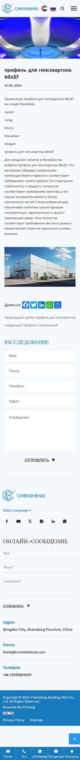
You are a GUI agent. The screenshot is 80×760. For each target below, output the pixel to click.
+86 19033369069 (17, 674)
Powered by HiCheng (19, 707)
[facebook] (7, 521)
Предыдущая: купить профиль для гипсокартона (39, 317)
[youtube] (18, 521)
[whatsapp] (65, 521)
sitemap (36, 720)
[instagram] (42, 521)
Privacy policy (13, 720)
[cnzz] (8, 713)
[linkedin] (53, 521)
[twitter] (30, 521)
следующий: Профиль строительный (31, 325)
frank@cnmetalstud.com (24, 652)
